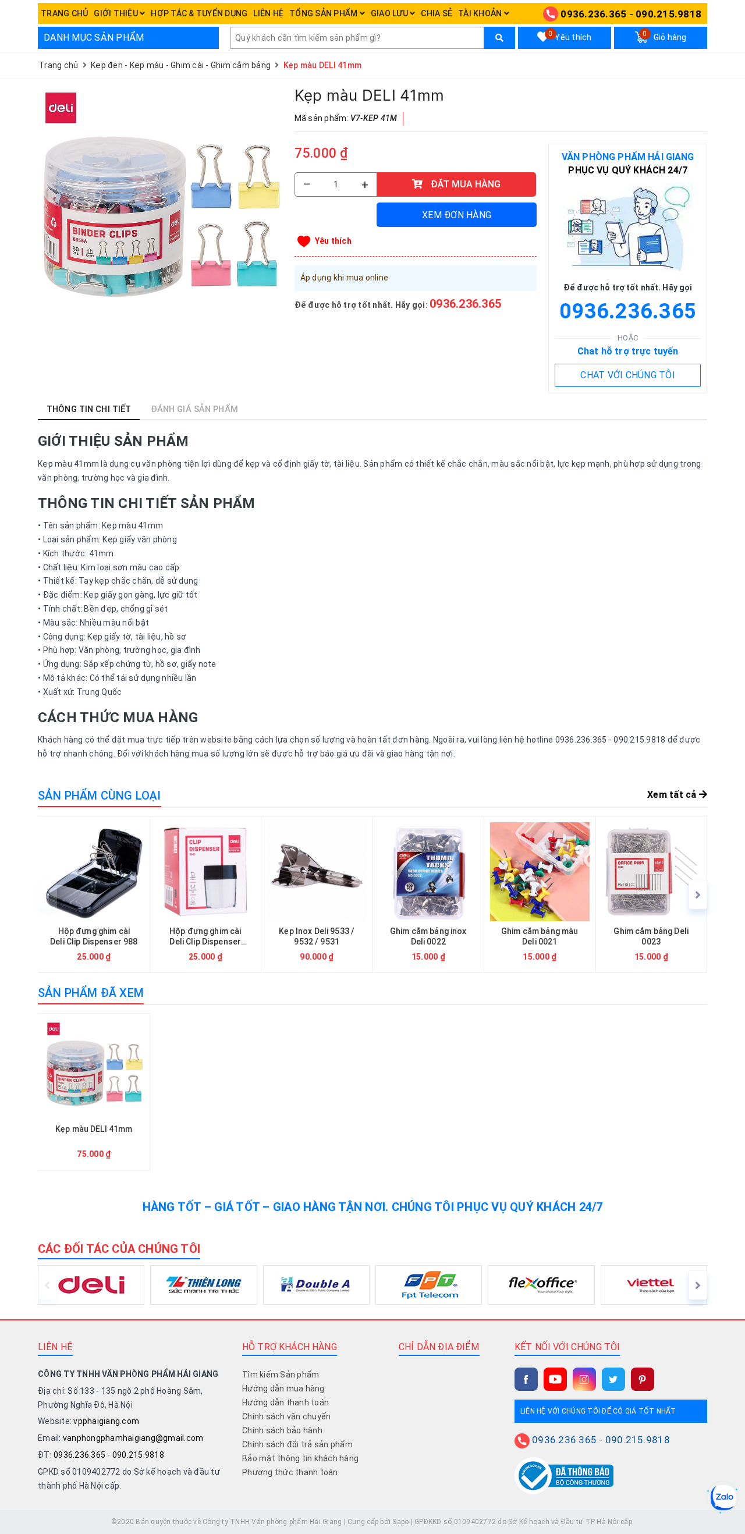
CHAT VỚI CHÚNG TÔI (627, 375)
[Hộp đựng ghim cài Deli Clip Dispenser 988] (94, 894)
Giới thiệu (117, 13)
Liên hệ (268, 13)
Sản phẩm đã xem (91, 993)
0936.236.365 (593, 14)
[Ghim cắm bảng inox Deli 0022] (428, 894)
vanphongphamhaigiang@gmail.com (133, 1438)
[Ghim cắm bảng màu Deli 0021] (539, 894)
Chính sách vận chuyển (286, 1416)
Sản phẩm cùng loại (99, 795)
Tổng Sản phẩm (324, 13)
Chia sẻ (436, 13)
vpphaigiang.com (106, 1421)
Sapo (400, 1522)
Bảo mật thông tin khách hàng (300, 1458)
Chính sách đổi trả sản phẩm (297, 1444)
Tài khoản (481, 13)
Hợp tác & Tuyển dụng (199, 13)
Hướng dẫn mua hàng (283, 1388)
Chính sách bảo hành (282, 1430)
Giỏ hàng (664, 36)
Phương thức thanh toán (290, 1472)
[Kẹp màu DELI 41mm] (160, 207)
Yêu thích (569, 36)
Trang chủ (64, 13)
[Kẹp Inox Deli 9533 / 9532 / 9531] (316, 894)
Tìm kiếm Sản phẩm (280, 1374)
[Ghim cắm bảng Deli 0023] (651, 894)
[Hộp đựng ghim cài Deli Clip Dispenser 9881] (205, 894)
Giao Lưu (390, 13)
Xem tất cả (673, 794)
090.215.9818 (668, 14)
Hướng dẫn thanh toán (285, 1402)
